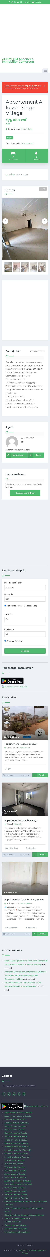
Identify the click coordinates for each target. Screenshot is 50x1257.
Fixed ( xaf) (31, 606)
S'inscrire (38, 2)
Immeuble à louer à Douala (16, 1153)
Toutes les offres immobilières (17, 1218)
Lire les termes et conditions (16, 1232)
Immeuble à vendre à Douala (16, 1147)
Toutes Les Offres (25, 493)
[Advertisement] (25, 29)
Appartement (28, 143)
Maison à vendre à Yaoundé (16, 1198)
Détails (42, 775)
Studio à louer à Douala (14, 1174)
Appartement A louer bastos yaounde (24, 899)
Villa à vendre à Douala (14, 1167)
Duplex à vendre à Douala (15, 1133)
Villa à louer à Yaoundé (14, 1160)
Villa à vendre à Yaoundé (15, 1171)
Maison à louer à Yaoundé (15, 1191)
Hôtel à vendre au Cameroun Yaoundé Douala (24, 1215)
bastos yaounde (26, 903)
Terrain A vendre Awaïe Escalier (20, 744)
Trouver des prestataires (15, 1225)
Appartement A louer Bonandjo (20, 820)
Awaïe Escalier (24, 748)
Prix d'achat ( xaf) (13, 583)
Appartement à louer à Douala (17, 1116)
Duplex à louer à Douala (14, 1130)
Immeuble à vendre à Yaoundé (17, 1150)
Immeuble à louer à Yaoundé (16, 1157)
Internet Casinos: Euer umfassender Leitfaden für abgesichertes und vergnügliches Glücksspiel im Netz (25, 975)
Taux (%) (8, 614)
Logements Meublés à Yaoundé (18, 1184)
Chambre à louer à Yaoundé (16, 1123)
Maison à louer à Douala (14, 1188)
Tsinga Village (26, 129)
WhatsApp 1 (18, 455)
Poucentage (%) (14, 606)
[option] (25, 229)
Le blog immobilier (12, 1222)
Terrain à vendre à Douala (15, 1140)
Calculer (25, 651)
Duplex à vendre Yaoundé (15, 1136)
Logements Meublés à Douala (17, 1181)
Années (10, 641)
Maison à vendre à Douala (15, 1194)
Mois (20, 641)
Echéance (9, 629)
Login (29, 2)
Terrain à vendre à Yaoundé (16, 1143)
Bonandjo (18, 824)
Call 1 (38, 455)
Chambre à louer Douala (15, 1119)
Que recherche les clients (15, 1229)
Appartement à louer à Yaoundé (18, 1113)
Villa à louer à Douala (13, 1164)
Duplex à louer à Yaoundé (15, 1126)
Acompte (8, 594)
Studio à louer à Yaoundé (15, 1177)
